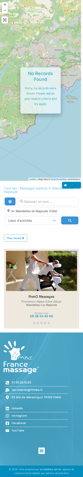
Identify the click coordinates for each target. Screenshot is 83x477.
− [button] (5, 10)
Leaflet (32, 179)
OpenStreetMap (59, 179)
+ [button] (5, 4)
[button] (41, 451)
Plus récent (14, 238)
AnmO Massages (41, 296)
